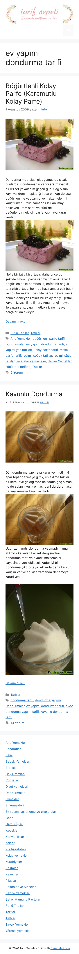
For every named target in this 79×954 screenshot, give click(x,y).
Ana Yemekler (20, 338)
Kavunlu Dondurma (34, 394)
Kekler (10, 843)
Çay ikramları (15, 774)
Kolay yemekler (17, 855)
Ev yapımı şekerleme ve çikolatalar (31, 811)
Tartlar (10, 912)
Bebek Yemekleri (18, 761)
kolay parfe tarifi (46, 350)
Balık (9, 755)
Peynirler (12, 874)
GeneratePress (60, 948)
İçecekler (12, 830)
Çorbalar (12, 780)
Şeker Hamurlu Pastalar (23, 899)
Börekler (12, 768)
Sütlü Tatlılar (19, 333)
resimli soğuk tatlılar (37, 355)
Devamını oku (15, 321)
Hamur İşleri (14, 824)
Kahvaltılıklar (15, 837)
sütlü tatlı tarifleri (18, 367)
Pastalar (12, 868)
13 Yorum (17, 723)
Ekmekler (12, 799)
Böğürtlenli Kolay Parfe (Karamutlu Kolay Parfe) (31, 93)
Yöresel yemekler (18, 931)
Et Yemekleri (15, 805)
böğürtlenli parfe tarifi (49, 338)
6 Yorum (16, 372)
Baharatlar (13, 749)
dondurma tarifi (21, 700)
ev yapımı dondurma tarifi (45, 344)
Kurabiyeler (14, 862)
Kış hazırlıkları (16, 849)
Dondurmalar (15, 344)
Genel (10, 818)
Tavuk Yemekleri (18, 924)
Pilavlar (11, 880)
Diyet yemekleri (17, 786)
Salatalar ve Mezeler (21, 887)
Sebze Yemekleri (60, 361)
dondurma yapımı (48, 700)
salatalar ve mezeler (31, 361)
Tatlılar (35, 333)
